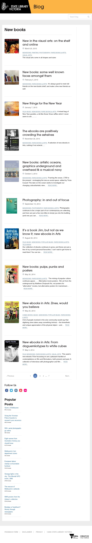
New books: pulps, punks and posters (43, 268)
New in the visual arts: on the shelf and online (46, 42)
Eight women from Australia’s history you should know (12, 441)
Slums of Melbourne (11, 408)
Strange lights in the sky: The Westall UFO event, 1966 (12, 476)
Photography (44, 53)
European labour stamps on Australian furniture (12, 463)
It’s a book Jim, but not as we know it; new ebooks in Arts (43, 232)
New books (27, 53)
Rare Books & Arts (58, 53)
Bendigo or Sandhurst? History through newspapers (12, 509)
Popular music (47, 242)
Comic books (28, 315)
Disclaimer (27, 532)
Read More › (53, 185)
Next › (67, 376)
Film (24, 111)
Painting (35, 53)
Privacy (39, 532)
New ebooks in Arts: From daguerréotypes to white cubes (44, 344)
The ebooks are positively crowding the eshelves (40, 133)
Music (28, 111)
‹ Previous (10, 376)
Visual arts (27, 55)
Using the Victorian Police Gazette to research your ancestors (13, 418)
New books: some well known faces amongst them (43, 74)
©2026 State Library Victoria (59, 532)
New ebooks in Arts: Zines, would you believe (45, 305)
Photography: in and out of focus (46, 200)
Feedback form (11, 532)
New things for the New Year (42, 103)
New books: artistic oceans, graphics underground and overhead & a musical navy (42, 166)
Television (27, 245)
